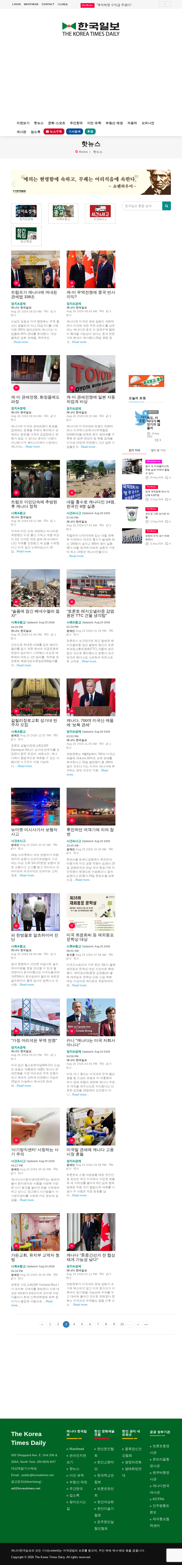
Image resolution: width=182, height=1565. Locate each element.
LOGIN (16, 4)
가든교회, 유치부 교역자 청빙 (35, 1257)
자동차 (132, 123)
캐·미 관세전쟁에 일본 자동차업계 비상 (91, 399)
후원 (90, 131)
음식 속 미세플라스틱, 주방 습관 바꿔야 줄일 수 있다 (157, 470)
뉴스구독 (55, 131)
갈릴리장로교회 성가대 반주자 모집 (34, 722)
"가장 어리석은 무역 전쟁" (34, 1040)
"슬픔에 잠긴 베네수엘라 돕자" (35, 613)
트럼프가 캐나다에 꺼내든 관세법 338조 (34, 294)
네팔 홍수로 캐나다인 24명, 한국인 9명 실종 (91, 504)
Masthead (76, 1449)
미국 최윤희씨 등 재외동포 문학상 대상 (90, 937)
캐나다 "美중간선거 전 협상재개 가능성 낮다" (91, 1257)
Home (83, 151)
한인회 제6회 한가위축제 (114, 5)
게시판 (21, 132)
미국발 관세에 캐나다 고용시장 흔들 (90, 1151)
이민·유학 (94, 123)
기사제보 (62, 4)
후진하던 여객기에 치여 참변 (90, 832)
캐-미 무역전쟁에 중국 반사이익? (91, 294)
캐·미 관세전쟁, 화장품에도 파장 (35, 399)
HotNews (151, 487)
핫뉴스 (39, 123)
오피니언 (148, 123)
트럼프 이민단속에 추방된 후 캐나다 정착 (34, 504)
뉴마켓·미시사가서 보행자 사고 (34, 832)
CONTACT (48, 4)
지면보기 (23, 123)
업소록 (36, 132)
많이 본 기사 (158, 450)
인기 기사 (134, 450)
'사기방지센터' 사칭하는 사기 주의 (35, 1151)
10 (122, 1324)
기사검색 (75, 131)
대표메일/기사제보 (24, 1468)
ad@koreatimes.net (25, 1488)
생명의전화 (133, 1462)
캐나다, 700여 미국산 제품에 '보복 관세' (90, 722)
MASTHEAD (31, 4)
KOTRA (158, 1499)
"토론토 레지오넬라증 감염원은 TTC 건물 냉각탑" (90, 613)
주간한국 (76, 123)
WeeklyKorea (153, 461)
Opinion (153, 412)
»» (146, 1324)
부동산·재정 (114, 123)
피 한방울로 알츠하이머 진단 (34, 937)
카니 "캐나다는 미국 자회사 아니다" (91, 1042)
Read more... (22, 342)
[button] (12, 182)
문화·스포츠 (56, 123)
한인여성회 (105, 1502)
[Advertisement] (91, 81)
